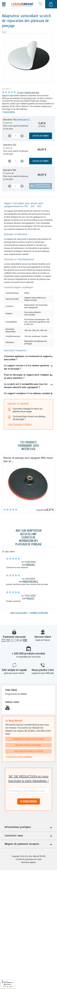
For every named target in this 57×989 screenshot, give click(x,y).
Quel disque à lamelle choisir (28, 751)
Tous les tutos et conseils (19, 757)
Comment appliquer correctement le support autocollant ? (27, 358)
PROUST (30, 598)
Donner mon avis (32, 92)
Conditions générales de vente (28, 859)
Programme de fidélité (16, 694)
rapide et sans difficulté (43, 673)
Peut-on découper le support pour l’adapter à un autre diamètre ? (27, 376)
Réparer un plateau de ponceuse (28, 739)
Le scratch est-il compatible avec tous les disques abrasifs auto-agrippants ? (26, 385)
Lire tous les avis (18, 613)
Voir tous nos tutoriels (20, 424)
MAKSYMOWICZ (30, 581)
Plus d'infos (9, 112)
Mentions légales (28, 862)
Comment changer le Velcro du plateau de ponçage (27, 410)
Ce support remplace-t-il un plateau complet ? (28, 393)
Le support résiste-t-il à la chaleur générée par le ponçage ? (26, 367)
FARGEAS (30, 564)
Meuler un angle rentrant (28, 745)
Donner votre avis (39, 613)
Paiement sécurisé (14, 636)
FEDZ (4, 32)
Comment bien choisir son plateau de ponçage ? (29, 417)
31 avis (20, 92)
